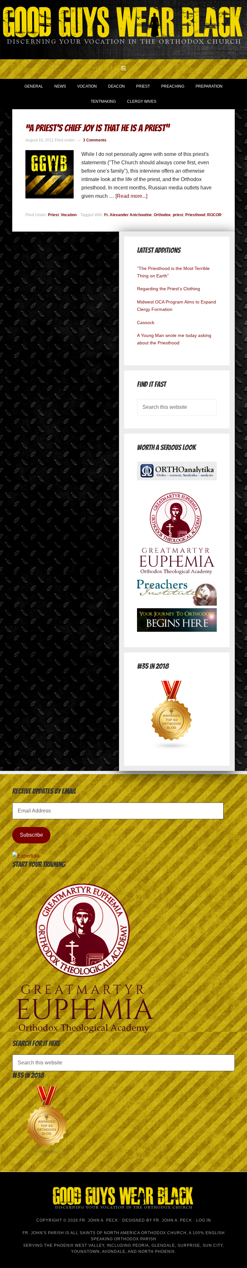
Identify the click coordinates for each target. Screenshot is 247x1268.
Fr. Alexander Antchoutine (128, 215)
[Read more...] (131, 196)
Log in (203, 1220)
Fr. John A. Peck (172, 1220)
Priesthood (195, 215)
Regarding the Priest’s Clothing (168, 288)
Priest (53, 215)
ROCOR (214, 215)
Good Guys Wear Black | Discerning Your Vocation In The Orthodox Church (123, 29)
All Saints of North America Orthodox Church (128, 1233)
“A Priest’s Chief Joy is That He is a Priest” (97, 128)
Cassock (145, 322)
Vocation (69, 215)
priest (178, 215)
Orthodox (162, 215)
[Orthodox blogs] (171, 748)
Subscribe (31, 835)
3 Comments (94, 140)
